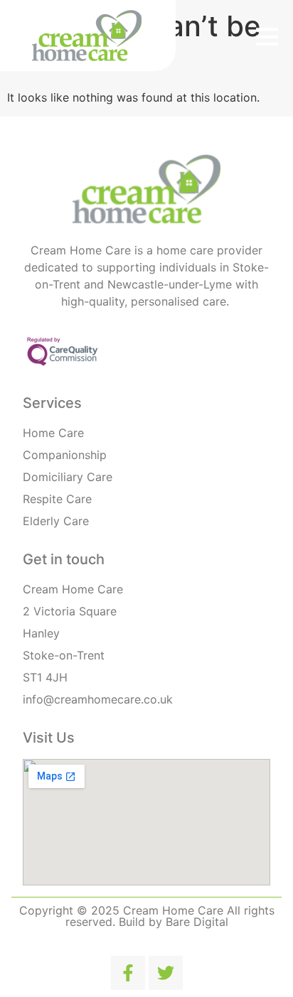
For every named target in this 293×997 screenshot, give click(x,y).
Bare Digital (197, 922)
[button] (267, 36)
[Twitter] (166, 973)
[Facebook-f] (128, 973)
